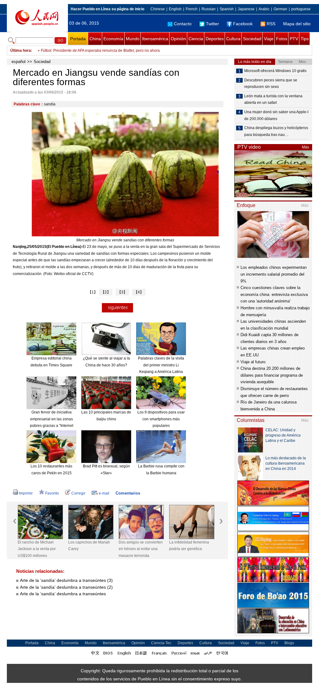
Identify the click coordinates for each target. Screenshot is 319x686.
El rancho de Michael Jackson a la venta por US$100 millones (37, 549)
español (19, 61)
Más (305, 147)
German (280, 9)
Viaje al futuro (252, 362)
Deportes (215, 38)
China (95, 38)
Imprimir (26, 493)
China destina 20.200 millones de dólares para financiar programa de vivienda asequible (271, 375)
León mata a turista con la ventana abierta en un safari (273, 99)
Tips (305, 38)
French (192, 9)
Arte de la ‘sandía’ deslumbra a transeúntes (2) (66, 587)
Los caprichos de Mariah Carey (89, 545)
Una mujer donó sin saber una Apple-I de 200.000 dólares (276, 115)
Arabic (264, 9)
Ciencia (195, 38)
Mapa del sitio (297, 23)
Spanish (227, 9)
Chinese (157, 9)
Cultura (233, 38)
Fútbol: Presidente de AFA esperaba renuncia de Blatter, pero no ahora (100, 50)
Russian (209, 9)
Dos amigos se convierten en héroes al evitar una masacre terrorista (141, 549)
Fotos (281, 38)
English (175, 9)
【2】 (106, 292)
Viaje (269, 38)
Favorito (52, 493)
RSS (271, 23)
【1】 (93, 292)
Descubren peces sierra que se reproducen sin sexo (270, 83)
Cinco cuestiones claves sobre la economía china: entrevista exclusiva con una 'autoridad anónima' (274, 294)
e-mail (104, 493)
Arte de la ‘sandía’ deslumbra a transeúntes (63, 593)
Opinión (178, 38)
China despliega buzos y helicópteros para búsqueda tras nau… (276, 131)
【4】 (139, 292)
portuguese (301, 9)
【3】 (122, 292)
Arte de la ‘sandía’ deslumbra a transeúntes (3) (66, 580)
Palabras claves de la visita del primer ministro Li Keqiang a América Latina (161, 365)
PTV (294, 38)
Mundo (133, 38)
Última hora (20, 50)
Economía (113, 38)
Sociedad (252, 38)
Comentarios (128, 493)
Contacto (183, 23)
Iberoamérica (155, 38)
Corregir (78, 493)
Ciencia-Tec (161, 643)
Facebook (243, 23)
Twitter (212, 23)
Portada (78, 38)
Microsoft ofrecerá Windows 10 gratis (275, 71)
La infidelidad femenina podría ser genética (189, 545)
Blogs (289, 643)
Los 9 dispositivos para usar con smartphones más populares (161, 419)
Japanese (246, 9)
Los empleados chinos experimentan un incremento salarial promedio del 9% (273, 274)
